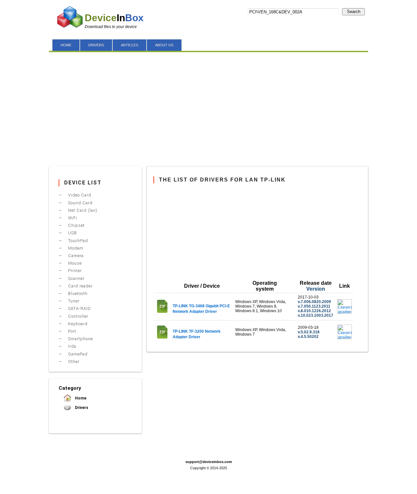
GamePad (77, 354)
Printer (74, 270)
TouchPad (77, 240)
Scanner (75, 278)
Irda (71, 346)
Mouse (74, 263)
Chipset (76, 225)
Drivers (81, 407)
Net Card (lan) (82, 210)
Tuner (73, 300)
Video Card (79, 195)
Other (73, 361)
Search (353, 11)
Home (80, 398)
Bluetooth (77, 293)
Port (71, 331)
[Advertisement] (208, 107)
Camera (75, 255)
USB (72, 232)
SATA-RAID (79, 308)
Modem (75, 248)
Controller (77, 316)
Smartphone (80, 338)
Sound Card (80, 202)
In (114, 17)
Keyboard (77, 323)
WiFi (72, 217)
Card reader (80, 285)
